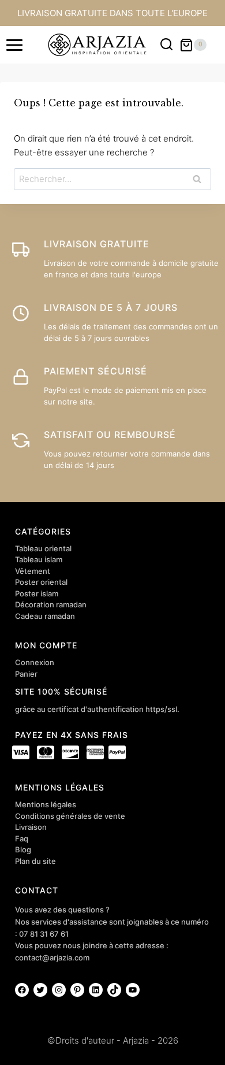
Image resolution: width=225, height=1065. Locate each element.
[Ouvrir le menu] (14, 45)
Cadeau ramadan (45, 616)
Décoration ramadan (51, 604)
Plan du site (35, 861)
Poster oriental (41, 582)
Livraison (31, 827)
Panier (26, 673)
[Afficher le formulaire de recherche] (166, 45)
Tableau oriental (43, 548)
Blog (23, 849)
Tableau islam (38, 559)
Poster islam (36, 593)
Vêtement (32, 571)
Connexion (34, 662)
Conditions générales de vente (70, 816)
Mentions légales (45, 804)
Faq (21, 838)
